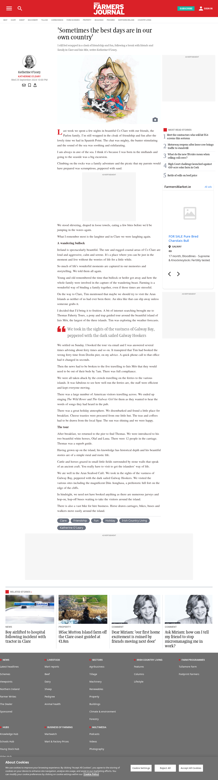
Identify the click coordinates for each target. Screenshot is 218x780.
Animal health (53, 704)
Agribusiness (96, 666)
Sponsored (6, 711)
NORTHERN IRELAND (126, 20)
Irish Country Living (134, 520)
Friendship (80, 520)
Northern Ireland (10, 689)
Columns (139, 674)
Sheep (48, 689)
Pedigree (50, 696)
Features (139, 666)
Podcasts (94, 734)
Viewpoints (6, 681)
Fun (96, 520)
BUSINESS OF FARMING (60, 727)
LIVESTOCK (53, 660)
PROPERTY (87, 20)
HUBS (6, 727)
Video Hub (6, 756)
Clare (63, 520)
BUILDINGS (99, 20)
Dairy (48, 681)
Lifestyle (138, 681)
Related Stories (20, 591)
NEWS (8, 626)
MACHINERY (33, 20)
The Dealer (6, 704)
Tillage (93, 674)
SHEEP (22, 20)
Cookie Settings (141, 767)
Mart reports (52, 666)
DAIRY (13, 20)
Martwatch (51, 734)
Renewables (96, 689)
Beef (47, 674)
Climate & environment (102, 711)
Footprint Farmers (189, 674)
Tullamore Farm (188, 666)
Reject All (165, 767)
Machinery (95, 681)
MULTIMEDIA (99, 727)
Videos (93, 741)
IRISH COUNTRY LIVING (149, 660)
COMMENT (118, 626)
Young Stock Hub (9, 749)
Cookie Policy (91, 774)
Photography (96, 749)
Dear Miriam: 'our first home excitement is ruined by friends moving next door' (136, 637)
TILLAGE (44, 20)
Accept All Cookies (191, 767)
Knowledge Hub (9, 734)
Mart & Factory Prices (57, 741)
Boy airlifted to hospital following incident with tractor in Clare (25, 637)
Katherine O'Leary (29, 76)
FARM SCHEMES (73, 20)
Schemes (5, 674)
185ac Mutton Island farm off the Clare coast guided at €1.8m (83, 637)
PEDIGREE (111, 20)
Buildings (94, 704)
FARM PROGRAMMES (193, 660)
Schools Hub (7, 741)
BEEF (5, 20)
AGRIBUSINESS (57, 20)
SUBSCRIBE (186, 8)
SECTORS (97, 660)
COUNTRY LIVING (144, 20)
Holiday (110, 520)
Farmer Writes (8, 696)
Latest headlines (9, 666)
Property (94, 696)
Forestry (94, 719)
